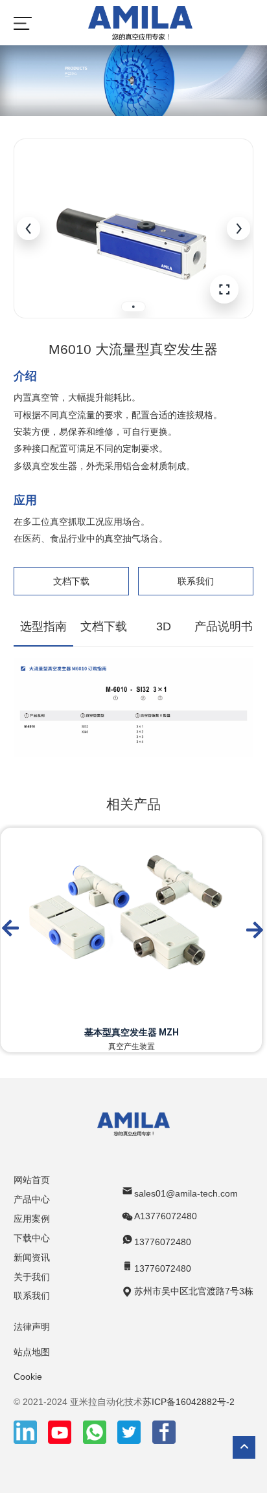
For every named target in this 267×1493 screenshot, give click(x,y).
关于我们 (32, 1277)
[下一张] (238, 228)
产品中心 (32, 1199)
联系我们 (196, 581)
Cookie (28, 1376)
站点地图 (32, 1352)
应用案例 (32, 1218)
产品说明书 (223, 626)
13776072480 (162, 1242)
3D (163, 626)
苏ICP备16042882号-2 (189, 1402)
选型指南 (43, 626)
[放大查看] (224, 289)
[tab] (133, 306)
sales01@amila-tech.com (186, 1193)
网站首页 (32, 1180)
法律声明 (32, 1327)
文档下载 (71, 581)
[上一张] (28, 228)
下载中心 (32, 1238)
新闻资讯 (32, 1257)
